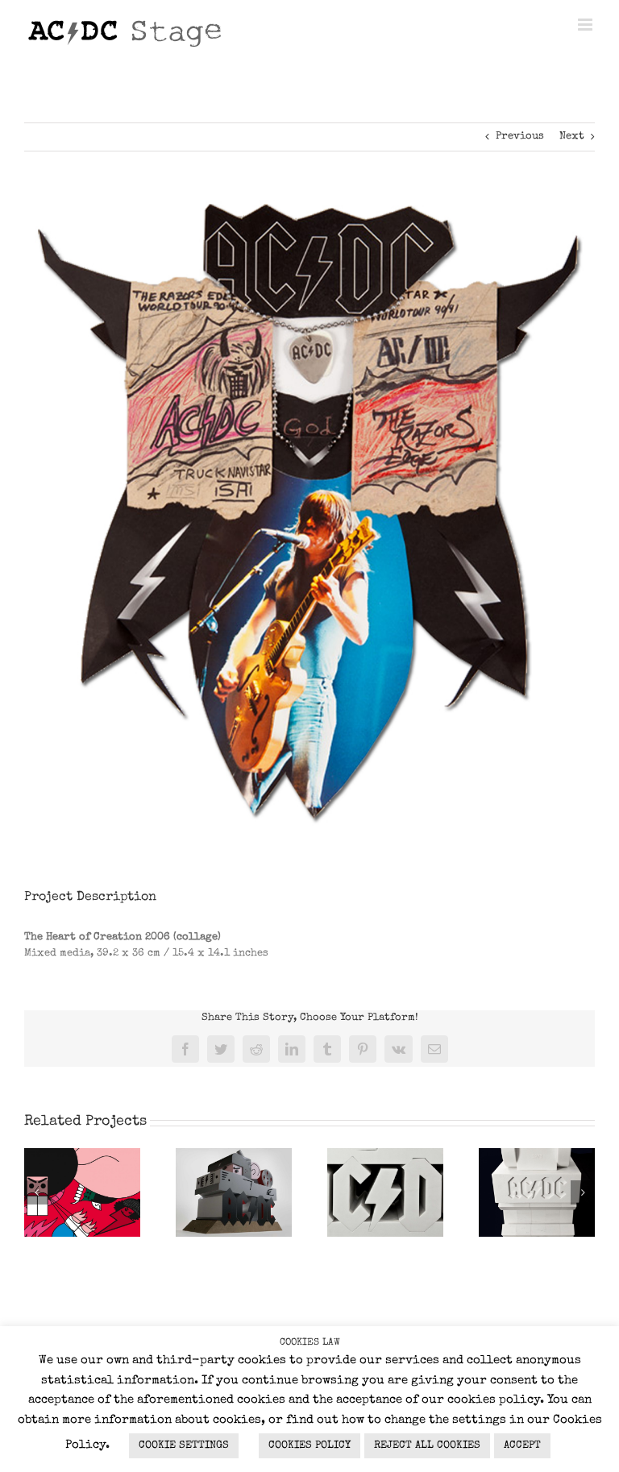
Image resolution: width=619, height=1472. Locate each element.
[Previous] (36, 1192)
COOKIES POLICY (309, 1446)
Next (571, 136)
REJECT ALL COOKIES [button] (427, 1446)
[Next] (583, 1192)
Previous (520, 136)
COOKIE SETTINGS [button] (184, 1446)
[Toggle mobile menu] (586, 24)
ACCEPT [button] (522, 1446)
